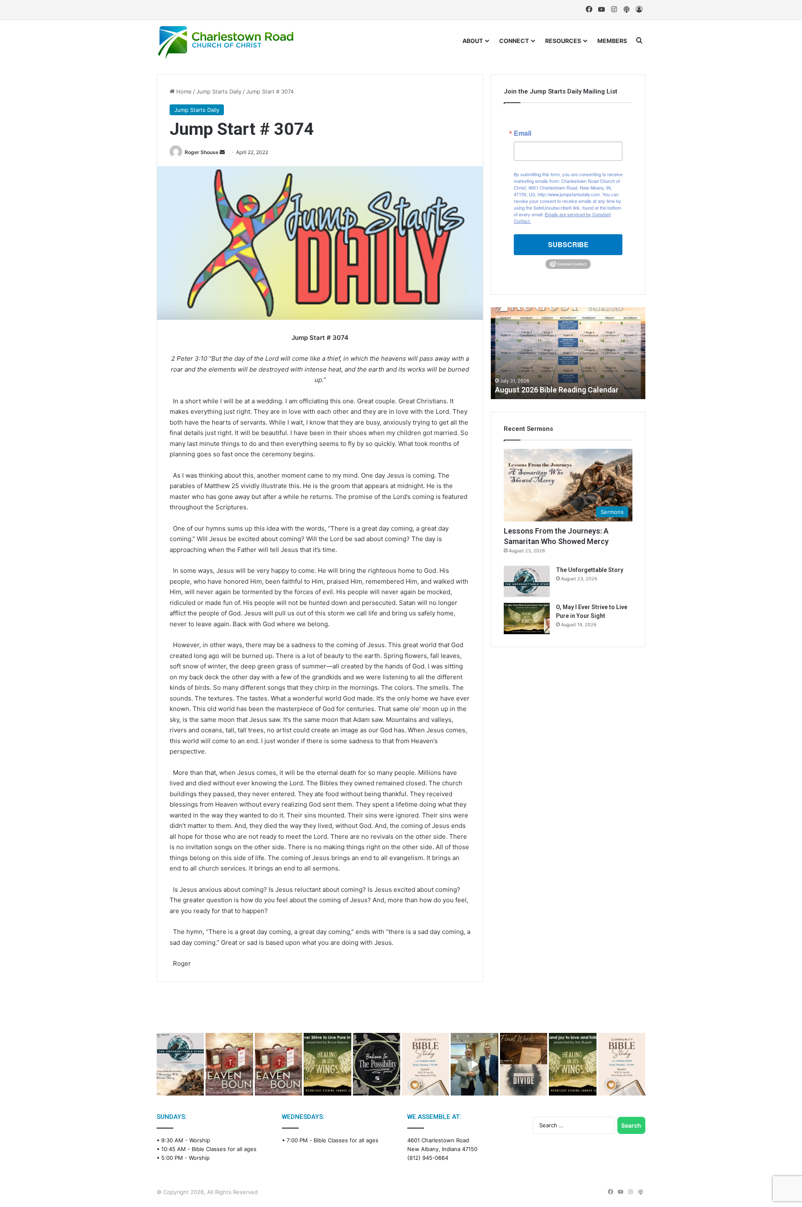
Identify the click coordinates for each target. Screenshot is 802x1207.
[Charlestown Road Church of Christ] (225, 42)
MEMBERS (612, 40)
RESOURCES (563, 40)
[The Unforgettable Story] (527, 581)
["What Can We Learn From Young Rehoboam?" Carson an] (229, 1064)
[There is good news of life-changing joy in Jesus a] (474, 1064)
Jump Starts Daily (218, 91)
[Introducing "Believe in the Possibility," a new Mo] (376, 1064)
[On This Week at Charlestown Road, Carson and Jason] (278, 1064)
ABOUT (472, 40)
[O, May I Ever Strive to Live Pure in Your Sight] (527, 618)
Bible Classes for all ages (224, 1149)
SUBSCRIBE (568, 244)
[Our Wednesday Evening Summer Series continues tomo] (327, 1064)
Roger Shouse (201, 152)
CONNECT (514, 40)
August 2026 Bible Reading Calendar (557, 389)
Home (183, 91)
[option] (568, 353)
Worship (199, 1140)
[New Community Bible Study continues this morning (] (425, 1064)
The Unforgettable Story (589, 570)
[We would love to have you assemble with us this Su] (180, 1064)
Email (522, 133)
